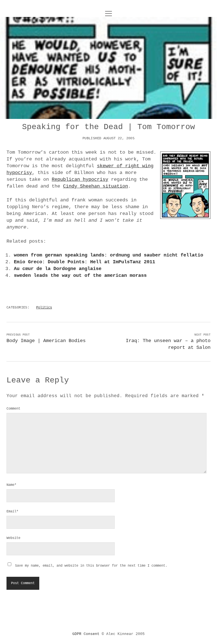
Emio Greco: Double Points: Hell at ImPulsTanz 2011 (84, 262)
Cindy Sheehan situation (95, 186)
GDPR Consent (85, 634)
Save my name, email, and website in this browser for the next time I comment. (91, 566)
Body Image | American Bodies (46, 340)
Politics (44, 308)
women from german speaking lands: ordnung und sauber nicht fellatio (108, 255)
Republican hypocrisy (80, 179)
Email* (12, 512)
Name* (11, 485)
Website (13, 538)
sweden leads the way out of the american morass (80, 275)
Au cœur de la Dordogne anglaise (57, 268)
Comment (13, 409)
